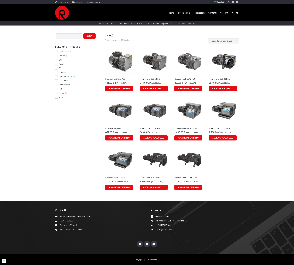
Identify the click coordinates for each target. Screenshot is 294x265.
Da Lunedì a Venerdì (68, 225)
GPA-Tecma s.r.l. (162, 216)
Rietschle (63, 93)
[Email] (237, 2)
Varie (61, 97)
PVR (60, 89)
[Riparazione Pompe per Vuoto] (62, 13)
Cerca (89, 36)
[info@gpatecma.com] (153, 229)
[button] (232, 13)
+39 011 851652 (66, 221)
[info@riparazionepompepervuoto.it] (57, 216)
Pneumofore (64, 84)
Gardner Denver (66, 76)
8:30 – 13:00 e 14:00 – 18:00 (71, 229)
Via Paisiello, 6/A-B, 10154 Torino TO (171, 221)
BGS (60, 60)
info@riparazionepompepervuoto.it (75, 216)
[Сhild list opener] (70, 51)
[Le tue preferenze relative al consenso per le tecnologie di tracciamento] (4, 261)
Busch (61, 64)
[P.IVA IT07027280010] (153, 225)
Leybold (62, 80)
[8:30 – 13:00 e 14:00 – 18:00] (57, 229)
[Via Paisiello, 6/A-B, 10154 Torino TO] (153, 221)
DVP (61, 68)
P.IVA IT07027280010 (164, 225)
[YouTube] (233, 2)
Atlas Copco (64, 51)
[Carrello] (236, 12)
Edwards (62, 72)
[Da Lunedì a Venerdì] (57, 225)
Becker (62, 55)
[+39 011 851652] (57, 221)
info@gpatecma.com (164, 229)
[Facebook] (228, 2)
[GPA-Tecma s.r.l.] (153, 216)
